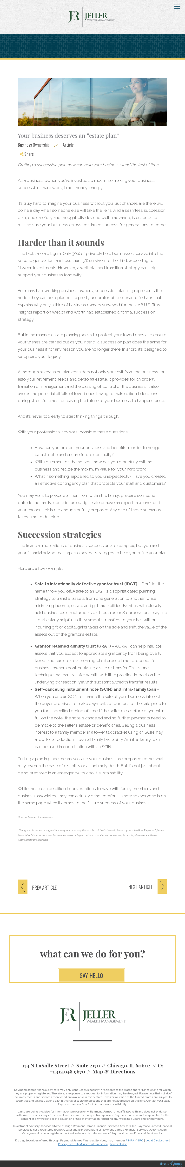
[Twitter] (26, 167)
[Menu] (174, 6)
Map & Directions (113, 1071)
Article (68, 145)
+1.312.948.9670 (67, 1071)
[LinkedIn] (26, 173)
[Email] (26, 179)
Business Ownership (34, 145)
